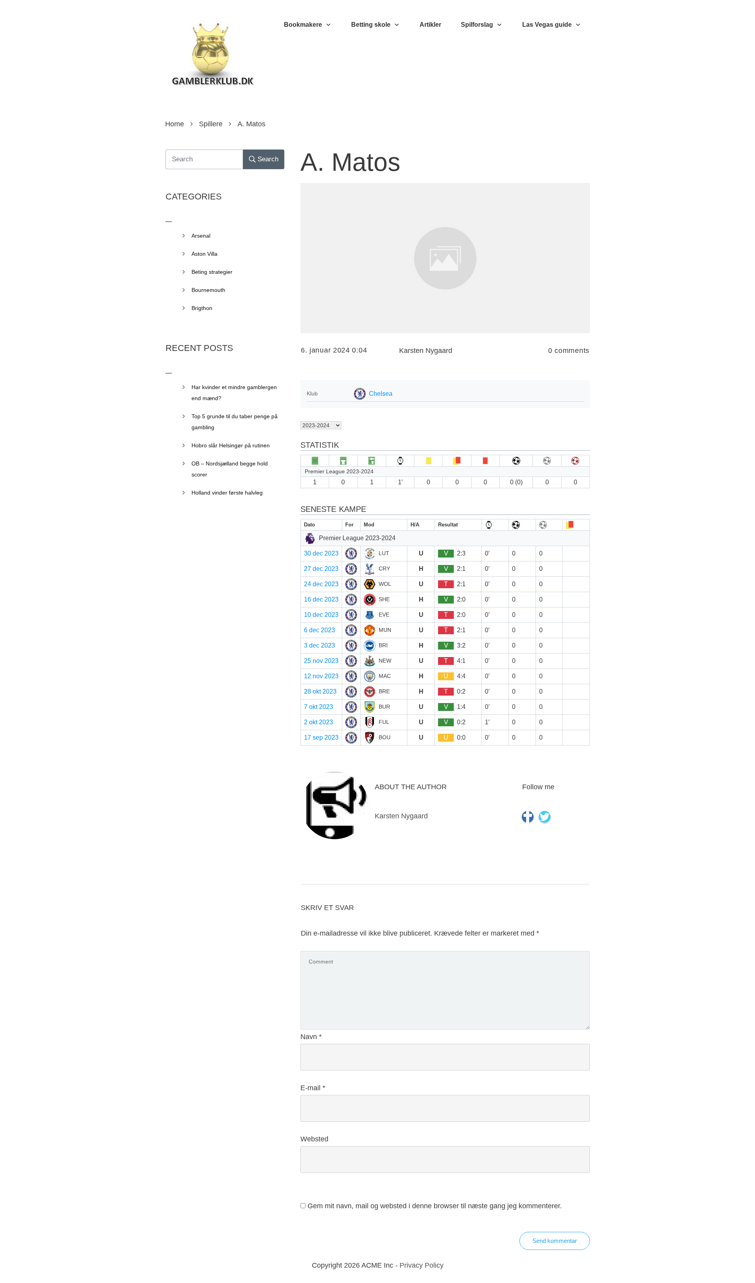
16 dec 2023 (321, 599)
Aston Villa (204, 254)
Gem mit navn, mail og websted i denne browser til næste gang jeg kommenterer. (435, 1206)
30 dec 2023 (321, 553)
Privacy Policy (422, 1265)
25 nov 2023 (321, 660)
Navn (311, 1037)
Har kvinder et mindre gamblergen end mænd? (234, 392)
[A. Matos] (445, 258)
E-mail (312, 1088)
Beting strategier (212, 272)
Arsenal (201, 236)
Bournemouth (208, 290)
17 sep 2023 (321, 737)
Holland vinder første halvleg (227, 492)
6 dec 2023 (319, 630)
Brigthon (202, 308)
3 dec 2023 (319, 645)
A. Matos (350, 162)
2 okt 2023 (318, 722)
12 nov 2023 (321, 676)
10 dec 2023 (321, 614)
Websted (314, 1139)
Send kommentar (554, 1240)
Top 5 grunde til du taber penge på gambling (235, 421)
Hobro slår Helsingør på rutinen (231, 445)
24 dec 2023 (321, 584)
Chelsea (380, 393)
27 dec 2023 (321, 568)
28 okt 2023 (320, 691)
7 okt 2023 (318, 706)
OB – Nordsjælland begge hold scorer (230, 469)
